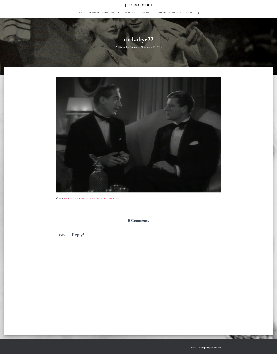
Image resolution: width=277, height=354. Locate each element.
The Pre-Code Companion (169, 13)
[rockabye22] (138, 134)
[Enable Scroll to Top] (271, 348)
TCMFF (189, 13)
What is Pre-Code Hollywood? (103, 13)
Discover (147, 13)
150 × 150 (68, 198)
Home (81, 13)
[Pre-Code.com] (138, 5)
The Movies (129, 13)
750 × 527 (90, 198)
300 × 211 (79, 198)
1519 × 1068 (113, 198)
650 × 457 (101, 198)
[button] (118, 13)
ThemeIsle (216, 347)
